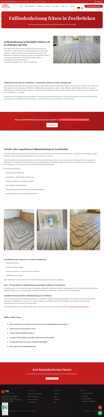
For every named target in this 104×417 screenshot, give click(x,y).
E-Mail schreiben (87, 398)
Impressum (95, 411)
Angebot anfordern (51, 378)
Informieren (52, 125)
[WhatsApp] (100, 413)
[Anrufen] (100, 407)
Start (21, 6)
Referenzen (40, 6)
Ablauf (55, 396)
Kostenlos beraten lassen (94, 6)
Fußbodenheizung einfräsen (35, 393)
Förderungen (55, 6)
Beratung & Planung (33, 399)
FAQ (55, 402)
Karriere (47, 6)
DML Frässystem (29, 6)
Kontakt (72, 6)
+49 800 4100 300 (88, 393)
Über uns (64, 6)
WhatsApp (85, 396)
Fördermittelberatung (33, 396)
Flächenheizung (32, 402)
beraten (15, 62)
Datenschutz (87, 411)
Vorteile (56, 393)
